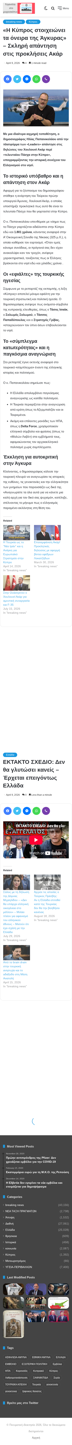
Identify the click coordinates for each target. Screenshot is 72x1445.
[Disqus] (36, 684)
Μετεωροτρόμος (15, 1260)
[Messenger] (27, 79)
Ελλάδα (10, 1229)
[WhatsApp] (36, 79)
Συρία (57, 1377)
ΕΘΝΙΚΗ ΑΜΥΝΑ (41, 1357)
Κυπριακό (38, 1371)
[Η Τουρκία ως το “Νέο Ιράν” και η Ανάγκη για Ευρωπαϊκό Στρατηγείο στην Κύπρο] (16, 532)
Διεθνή (9, 1223)
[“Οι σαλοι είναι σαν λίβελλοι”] (13, 1324)
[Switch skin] (46, 9)
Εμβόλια (57, 1364)
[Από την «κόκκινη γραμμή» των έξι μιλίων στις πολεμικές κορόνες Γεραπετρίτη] (36, 1289)
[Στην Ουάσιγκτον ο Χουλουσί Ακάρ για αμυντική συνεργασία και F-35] (16, 583)
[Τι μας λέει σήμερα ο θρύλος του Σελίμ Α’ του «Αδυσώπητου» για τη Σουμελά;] (13, 1303)
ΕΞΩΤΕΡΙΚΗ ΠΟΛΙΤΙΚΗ (34, 1364)
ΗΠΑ (7, 1371)
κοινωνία (10, 1248)
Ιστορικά (10, 1242)
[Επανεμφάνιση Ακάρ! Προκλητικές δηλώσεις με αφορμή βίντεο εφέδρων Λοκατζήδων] (47, 532)
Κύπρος (33, 21)
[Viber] (46, 79)
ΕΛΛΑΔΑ (61, 1357)
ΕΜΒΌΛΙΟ (10, 1364)
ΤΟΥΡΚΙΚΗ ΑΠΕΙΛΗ (16, 1384)
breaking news (14, 21)
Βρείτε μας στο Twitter (22, 1403)
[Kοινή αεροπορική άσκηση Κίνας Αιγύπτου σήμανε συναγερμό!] (36, 1303)
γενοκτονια (11, 1391)
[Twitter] (17, 79)
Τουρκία (36, 1384)
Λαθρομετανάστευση (16, 1377)
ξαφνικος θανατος (32, 1391)
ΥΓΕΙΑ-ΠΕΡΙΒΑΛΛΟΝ (18, 1267)
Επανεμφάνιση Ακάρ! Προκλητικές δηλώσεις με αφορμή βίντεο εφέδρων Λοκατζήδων (47, 550)
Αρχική (36, 1437)
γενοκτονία (52, 1384)
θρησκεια (11, 1236)
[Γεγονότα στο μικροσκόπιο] (19, 8)
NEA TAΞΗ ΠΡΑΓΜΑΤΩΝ (20, 1211)
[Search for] (53, 9)
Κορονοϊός (22, 1371)
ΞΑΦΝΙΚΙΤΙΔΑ (40, 1377)
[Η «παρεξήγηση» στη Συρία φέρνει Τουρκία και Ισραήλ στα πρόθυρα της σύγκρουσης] (58, 1289)
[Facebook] (8, 79)
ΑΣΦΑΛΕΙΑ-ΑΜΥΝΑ (16, 1357)
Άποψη (9, 1217)
